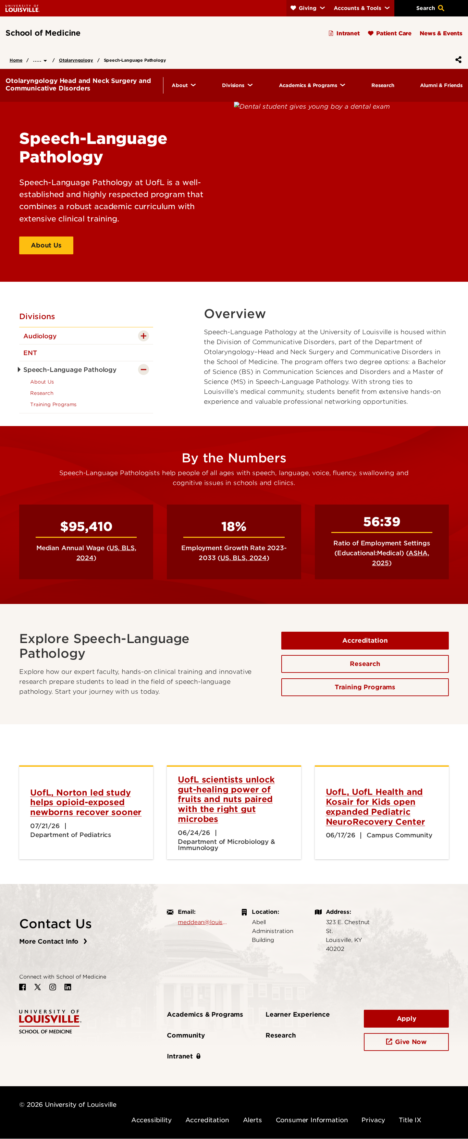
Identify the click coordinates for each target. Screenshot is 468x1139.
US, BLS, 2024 (243, 557)
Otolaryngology (76, 60)
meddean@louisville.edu (202, 922)
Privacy (373, 1120)
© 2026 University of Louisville (67, 1104)
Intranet (180, 1056)
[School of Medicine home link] (50, 1021)
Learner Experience (298, 1014)
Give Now (411, 1041)
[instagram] (52, 987)
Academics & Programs (205, 1014)
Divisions (37, 316)
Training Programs (365, 687)
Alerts (252, 1120)
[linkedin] (67, 987)
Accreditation (364, 640)
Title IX (410, 1120)
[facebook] (22, 987)
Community (186, 1035)
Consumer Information (312, 1120)
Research (365, 663)
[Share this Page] (457, 59)
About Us (46, 245)
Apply (406, 1018)
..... (38, 59)
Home (16, 60)
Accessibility (151, 1120)
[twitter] (37, 987)
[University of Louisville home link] (22, 8)
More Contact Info (50, 941)
